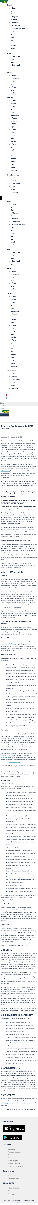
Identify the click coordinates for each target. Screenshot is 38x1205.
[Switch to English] (6, 398)
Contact (15, 192)
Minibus (15, 23)
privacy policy (5, 471)
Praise (14, 181)
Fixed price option (13, 90)
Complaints (16, 184)
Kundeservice (13, 175)
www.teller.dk (5, 758)
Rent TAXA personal (14, 167)
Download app (15, 66)
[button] (1, 198)
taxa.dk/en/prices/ (10, 644)
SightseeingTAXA (18, 28)
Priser (9, 72)
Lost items (13, 188)
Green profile (14, 102)
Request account (14, 119)
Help (13, 178)
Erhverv (10, 97)
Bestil (9, 5)
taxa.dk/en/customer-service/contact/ (13, 1103)
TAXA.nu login (15, 125)
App (9, 53)
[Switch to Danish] (6, 395)
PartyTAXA (16, 25)
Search (2, 403)
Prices (14, 76)
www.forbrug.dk (14, 762)
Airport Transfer (14, 18)
